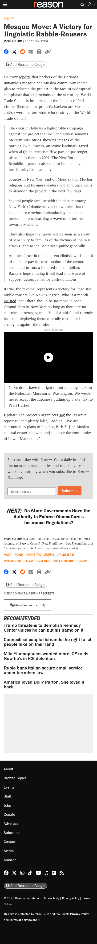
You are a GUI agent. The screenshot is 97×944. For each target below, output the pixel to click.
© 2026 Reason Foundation (22, 898)
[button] (91, 4)
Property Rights (63, 560)
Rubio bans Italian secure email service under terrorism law (43, 670)
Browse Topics (15, 778)
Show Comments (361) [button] (29, 605)
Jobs (7, 805)
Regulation (43, 560)
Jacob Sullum (13, 41)
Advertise (11, 823)
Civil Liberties (66, 554)
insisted (10, 301)
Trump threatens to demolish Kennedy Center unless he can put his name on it (43, 627)
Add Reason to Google (27, 64)
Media (9, 850)
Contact (10, 841)
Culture (49, 554)
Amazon (10, 859)
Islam (29, 560)
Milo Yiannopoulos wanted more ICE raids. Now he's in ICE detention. (46, 656)
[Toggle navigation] (5, 4)
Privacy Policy (70, 898)
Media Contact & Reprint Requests (29, 593)
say (62, 415)
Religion (82, 560)
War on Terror (13, 560)
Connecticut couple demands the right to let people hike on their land (47, 641)
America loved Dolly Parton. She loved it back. (44, 684)
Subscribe (69, 490)
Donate (9, 814)
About (8, 769)
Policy (9, 18)
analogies (11, 324)
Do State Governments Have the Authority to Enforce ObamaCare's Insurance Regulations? (48, 516)
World (19, 554)
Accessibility (51, 898)
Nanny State (33, 554)
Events (9, 787)
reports (25, 77)
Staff (7, 796)
